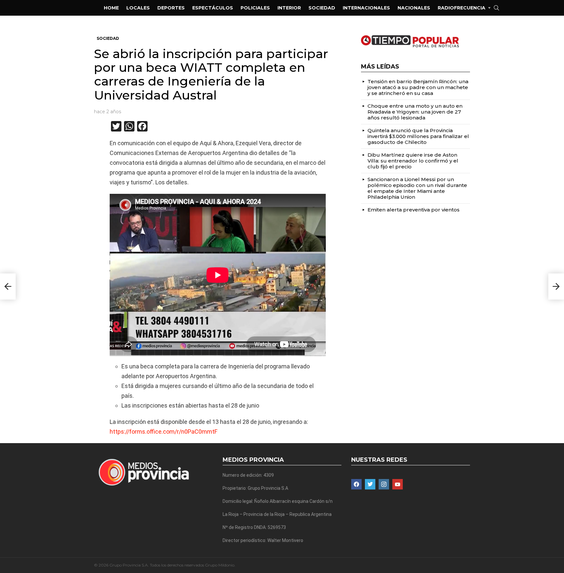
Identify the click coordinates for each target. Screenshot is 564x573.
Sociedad (321, 8)
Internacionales (366, 8)
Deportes (171, 8)
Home (111, 8)
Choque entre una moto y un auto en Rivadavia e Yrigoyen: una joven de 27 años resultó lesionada (415, 112)
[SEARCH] (496, 8)
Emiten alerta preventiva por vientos (414, 210)
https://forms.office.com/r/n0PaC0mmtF (163, 431)
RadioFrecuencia (461, 8)
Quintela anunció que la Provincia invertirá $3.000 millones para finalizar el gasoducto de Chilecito (418, 136)
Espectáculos (212, 8)
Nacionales (414, 8)
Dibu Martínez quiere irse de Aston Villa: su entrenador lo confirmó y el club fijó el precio (413, 161)
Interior (289, 8)
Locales (138, 8)
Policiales (255, 8)
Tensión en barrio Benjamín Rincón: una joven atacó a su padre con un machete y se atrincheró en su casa (418, 87)
